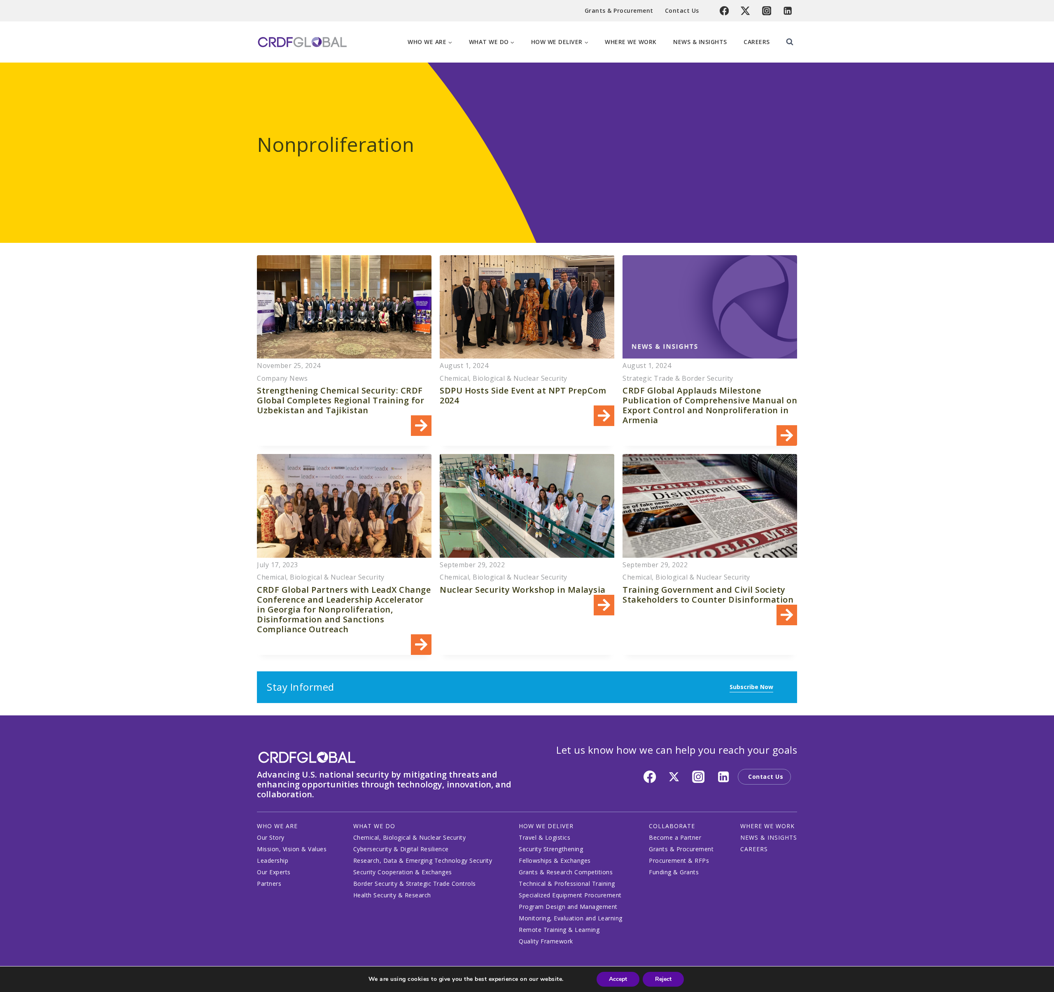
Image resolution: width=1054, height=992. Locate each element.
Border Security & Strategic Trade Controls (414, 883)
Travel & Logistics (544, 837)
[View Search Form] (789, 42)
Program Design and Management (568, 906)
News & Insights (700, 42)
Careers (757, 42)
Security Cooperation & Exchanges (402, 872)
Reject (663, 979)
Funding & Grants (674, 872)
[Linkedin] (788, 11)
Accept (618, 979)
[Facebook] (724, 11)
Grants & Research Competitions (566, 872)
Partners (269, 883)
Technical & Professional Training (567, 883)
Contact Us (682, 10)
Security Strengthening (551, 849)
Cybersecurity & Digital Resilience (401, 849)
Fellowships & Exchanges (555, 860)
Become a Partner (675, 837)
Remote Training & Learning (559, 930)
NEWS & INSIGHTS (768, 837)
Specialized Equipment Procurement (570, 895)
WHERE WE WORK (767, 826)
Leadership (272, 860)
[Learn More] (344, 350)
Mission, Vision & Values (291, 849)
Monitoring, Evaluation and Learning (571, 918)
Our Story (270, 837)
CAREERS (754, 849)
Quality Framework (546, 941)
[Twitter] (745, 11)
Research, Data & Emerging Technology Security (422, 860)
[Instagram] (767, 11)
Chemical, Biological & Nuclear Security (409, 837)
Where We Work (631, 42)
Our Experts (274, 872)
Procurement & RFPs (679, 860)
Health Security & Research (392, 895)
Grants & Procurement (619, 10)
